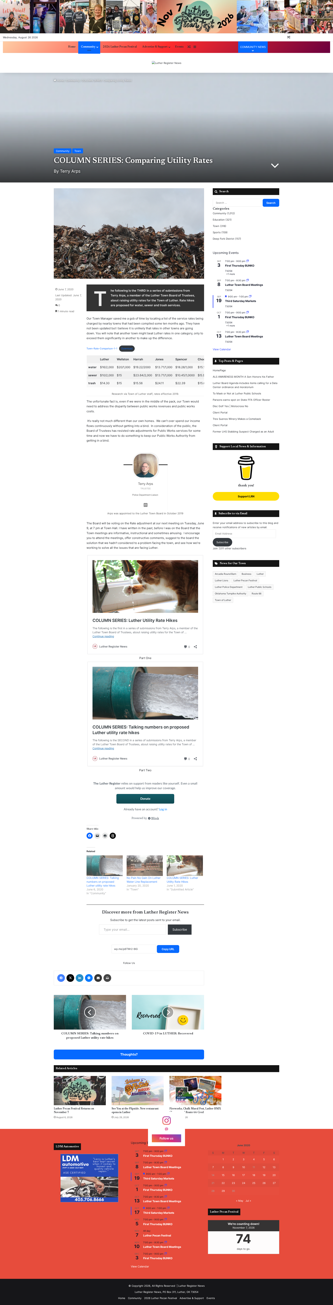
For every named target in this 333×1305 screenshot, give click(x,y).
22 (223, 1183)
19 (264, 1175)
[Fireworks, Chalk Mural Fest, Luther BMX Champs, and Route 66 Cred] (195, 1090)
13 (274, 1167)
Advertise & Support (154, 47)
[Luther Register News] (166, 63)
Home (72, 47)
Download (126, 348)
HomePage (219, 370)
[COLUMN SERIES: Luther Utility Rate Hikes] (185, 865)
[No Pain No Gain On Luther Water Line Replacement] (145, 865)
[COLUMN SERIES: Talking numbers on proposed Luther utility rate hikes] (105, 865)
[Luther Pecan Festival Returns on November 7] (80, 1090)
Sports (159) (220, 232)
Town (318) (219, 226)
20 (274, 1175)
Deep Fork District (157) (227, 238)
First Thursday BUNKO (239, 265)
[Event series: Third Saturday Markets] (250, 296)
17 (243, 1175)
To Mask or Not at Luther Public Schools (237, 393)
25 (253, 1183)
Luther (260, 573)
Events (179, 47)
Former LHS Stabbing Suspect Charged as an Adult (243, 431)
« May (239, 1200)
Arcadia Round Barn (225, 573)
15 (223, 1175)
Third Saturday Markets (240, 301)
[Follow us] (166, 1122)
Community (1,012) (224, 213)
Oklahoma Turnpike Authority (230, 593)
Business (246, 573)
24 (243, 1183)
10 (243, 1167)
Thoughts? (129, 1054)
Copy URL (168, 949)
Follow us (166, 1138)
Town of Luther (223, 600)
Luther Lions (221, 580)
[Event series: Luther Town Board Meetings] (247, 280)
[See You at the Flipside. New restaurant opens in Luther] (138, 1090)
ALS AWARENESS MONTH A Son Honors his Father (243, 376)
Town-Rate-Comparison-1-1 (102, 348)
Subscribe (179, 929)
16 (233, 1175)
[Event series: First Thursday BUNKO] (247, 261)
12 (264, 1167)
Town (77, 150)
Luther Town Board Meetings (244, 284)
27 (274, 1183)
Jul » (248, 1200)
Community (88, 47)
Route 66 (256, 593)
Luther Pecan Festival (245, 580)
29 (223, 1190)
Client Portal (220, 412)
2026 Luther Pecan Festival (120, 47)
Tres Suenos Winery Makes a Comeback (237, 418)
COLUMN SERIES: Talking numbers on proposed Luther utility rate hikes (103, 881)
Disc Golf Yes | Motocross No (230, 406)
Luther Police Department (228, 587)
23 (233, 1183)
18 (253, 1175)
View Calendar (222, 349)
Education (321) (222, 219)
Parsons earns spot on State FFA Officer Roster (241, 399)
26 (264, 1183)
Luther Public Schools (259, 587)
